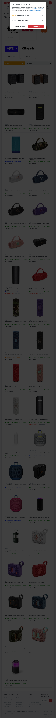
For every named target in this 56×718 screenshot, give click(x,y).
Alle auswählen (36, 26)
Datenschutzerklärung (35, 10)
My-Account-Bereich (38, 8)
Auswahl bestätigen (20, 26)
